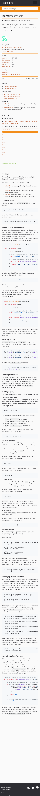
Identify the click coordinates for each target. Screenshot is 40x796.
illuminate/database (10, 86)
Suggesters (5, 62)
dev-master (6, 130)
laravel (34, 121)
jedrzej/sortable (9, 104)
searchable (14, 123)
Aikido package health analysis (12, 74)
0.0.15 (4, 137)
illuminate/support (10, 88)
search (10, 121)
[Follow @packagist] (33, 787)
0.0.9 (4, 152)
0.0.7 (4, 157)
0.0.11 (4, 147)
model (22, 121)
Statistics (3, 793)
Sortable (7, 190)
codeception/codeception (12, 96)
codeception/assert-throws (12, 94)
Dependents (6, 60)
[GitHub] (37, 787)
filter (16, 121)
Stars (3, 64)
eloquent (6, 123)
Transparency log (7, 51)
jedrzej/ (6, 16)
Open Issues (6, 66)
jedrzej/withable (9, 108)
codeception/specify (10, 98)
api (6, 121)
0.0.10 (4, 150)
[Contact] (28, 787)
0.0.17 (4, 132)
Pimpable (8, 194)
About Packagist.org (6, 787)
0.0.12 (4, 145)
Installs (4, 58)
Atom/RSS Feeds (5, 789)
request (27, 121)
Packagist (7, 2)
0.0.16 (4, 135)
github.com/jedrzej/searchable (12, 47)
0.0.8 (4, 155)
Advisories (5, 72)
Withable (7, 186)
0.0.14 (4, 140)
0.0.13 (4, 142)
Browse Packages (6, 795)
